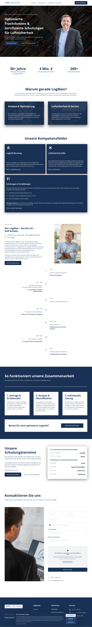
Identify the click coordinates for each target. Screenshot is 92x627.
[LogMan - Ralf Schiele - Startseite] (13, 2)
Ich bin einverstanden (67, 561)
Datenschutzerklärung (21, 623)
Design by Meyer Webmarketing (13, 617)
